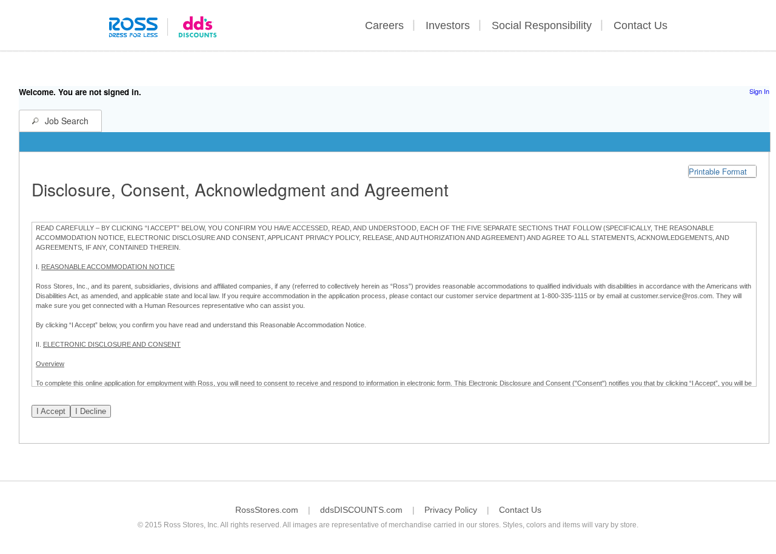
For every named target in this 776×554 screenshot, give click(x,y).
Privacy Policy (450, 510)
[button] (722, 171)
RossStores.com (266, 510)
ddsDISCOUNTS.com (361, 510)
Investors (448, 25)
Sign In (759, 91)
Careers (384, 25)
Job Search (67, 121)
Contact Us (640, 25)
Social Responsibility (542, 25)
